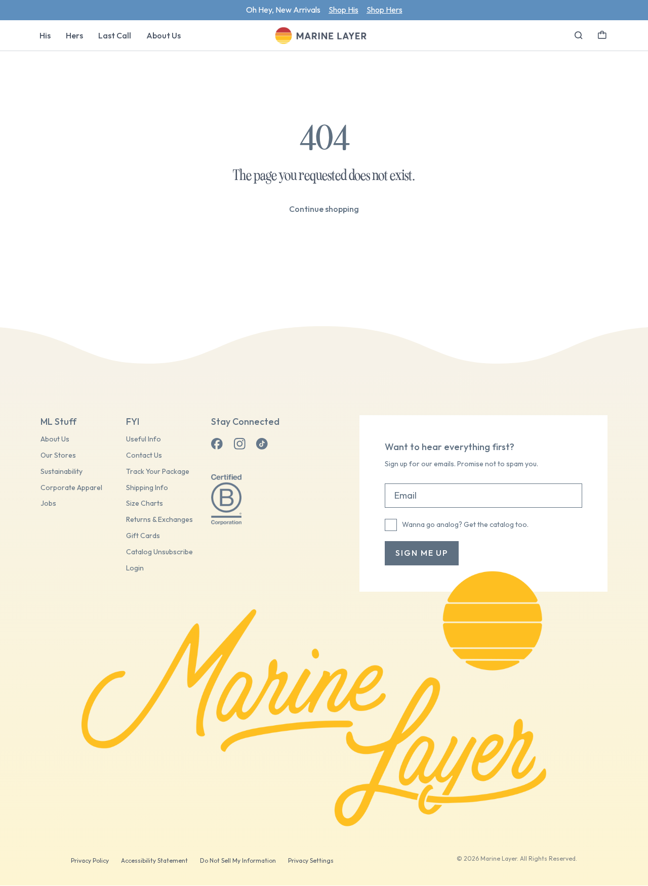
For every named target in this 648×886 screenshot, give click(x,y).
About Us (163, 35)
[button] (602, 34)
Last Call (114, 35)
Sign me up (421, 553)
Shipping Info (147, 487)
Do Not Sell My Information (238, 860)
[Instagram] (239, 444)
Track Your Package (157, 471)
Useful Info (143, 439)
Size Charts (144, 503)
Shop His (343, 10)
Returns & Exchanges (159, 519)
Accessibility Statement (154, 860)
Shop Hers (384, 10)
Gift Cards (143, 535)
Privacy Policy (90, 860)
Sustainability (61, 471)
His (45, 35)
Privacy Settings (311, 860)
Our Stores (58, 455)
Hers (74, 35)
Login (135, 568)
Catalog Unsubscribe (159, 552)
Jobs (48, 503)
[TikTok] (262, 444)
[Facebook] (217, 444)
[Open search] (579, 35)
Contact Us (144, 455)
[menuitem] (45, 35)
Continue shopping (324, 209)
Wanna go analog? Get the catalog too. (465, 524)
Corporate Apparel (71, 487)
